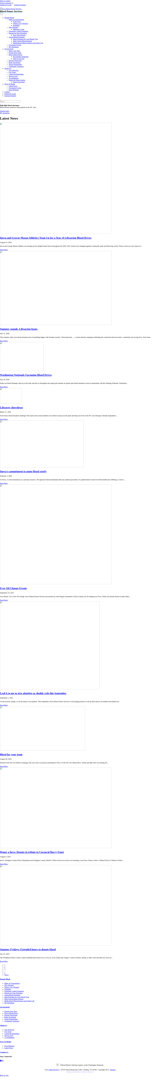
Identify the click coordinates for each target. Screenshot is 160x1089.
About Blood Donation (17, 37)
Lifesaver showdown (11, 407)
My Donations (14, 47)
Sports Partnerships (15, 64)
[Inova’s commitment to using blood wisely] (42, 467)
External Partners (20, 5)
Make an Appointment (16, 20)
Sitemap (112, 1070)
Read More (4, 250)
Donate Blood (9, 18)
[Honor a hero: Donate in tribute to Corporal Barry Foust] (55, 847)
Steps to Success (18, 59)
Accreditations (14, 78)
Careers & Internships (16, 74)
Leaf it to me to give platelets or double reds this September (33, 693)
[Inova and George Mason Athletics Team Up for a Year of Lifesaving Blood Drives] (55, 233)
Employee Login (6, 5)
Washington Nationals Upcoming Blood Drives (26, 375)
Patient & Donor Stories (17, 80)
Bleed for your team (11, 754)
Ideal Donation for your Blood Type (25, 39)
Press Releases (14, 90)
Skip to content (5, 1)
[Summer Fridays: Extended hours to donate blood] (55, 945)
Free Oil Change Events (13, 588)
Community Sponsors (16, 66)
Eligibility (16, 25)
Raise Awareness (14, 62)
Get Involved (8, 49)
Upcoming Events (15, 45)
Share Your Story (19, 82)
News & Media (9, 84)
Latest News (13, 86)
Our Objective (14, 70)
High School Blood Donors (22, 41)
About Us (7, 68)
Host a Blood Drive (15, 55)
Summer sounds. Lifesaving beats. (19, 329)
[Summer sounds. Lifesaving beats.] (55, 324)
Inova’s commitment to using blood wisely (23, 471)
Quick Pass (17, 21)
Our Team (12, 72)
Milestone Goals (18, 29)
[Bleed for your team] (42, 750)
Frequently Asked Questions (18, 31)
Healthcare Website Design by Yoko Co (80, 1072)
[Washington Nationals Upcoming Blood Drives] (22, 370)
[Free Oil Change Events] (55, 584)
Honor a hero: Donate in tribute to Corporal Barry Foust (32, 852)
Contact (7, 92)
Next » (6, 975)
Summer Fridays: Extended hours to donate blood (28, 949)
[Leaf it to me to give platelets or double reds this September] (49, 689)
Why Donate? (13, 27)
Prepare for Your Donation (18, 33)
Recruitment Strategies (21, 57)
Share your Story (14, 51)
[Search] (0, 99)
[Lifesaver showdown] (11, 403)
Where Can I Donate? (20, 23)
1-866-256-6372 (53, 1070)
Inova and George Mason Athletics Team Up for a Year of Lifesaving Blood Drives (45, 237)
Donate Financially (15, 61)
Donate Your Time (15, 53)
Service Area (13, 76)
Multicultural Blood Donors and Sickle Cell (28, 43)
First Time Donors (19, 35)
